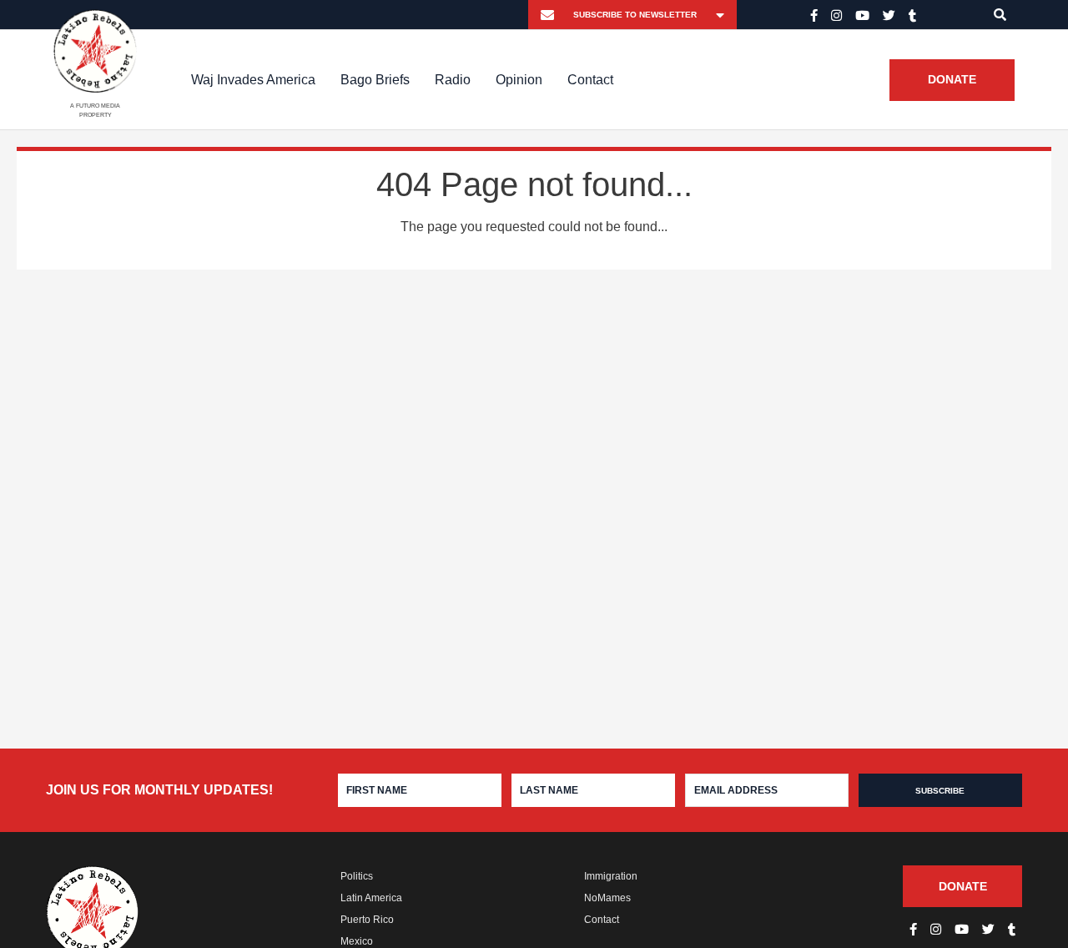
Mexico (356, 941)
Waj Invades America (253, 80)
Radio (453, 80)
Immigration (610, 876)
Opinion (519, 80)
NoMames (607, 898)
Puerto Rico (367, 919)
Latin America (371, 898)
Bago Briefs (375, 80)
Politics (356, 876)
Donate (952, 80)
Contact (590, 80)
